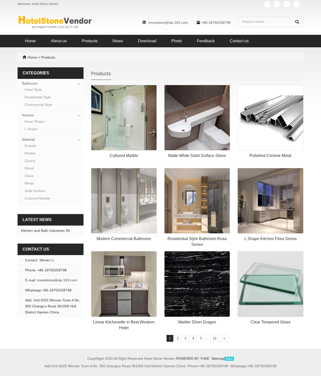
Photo (176, 41)
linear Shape (35, 121)
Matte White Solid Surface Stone (197, 155)
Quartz (30, 161)
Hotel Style (33, 90)
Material (28, 139)
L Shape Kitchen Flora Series (271, 239)
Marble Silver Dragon (197, 322)
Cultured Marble (124, 155)
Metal (29, 183)
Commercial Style (38, 105)
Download (147, 41)
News (118, 41)
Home (30, 41)
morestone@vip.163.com (168, 23)
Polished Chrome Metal (270, 155)
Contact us (239, 41)
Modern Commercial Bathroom (124, 239)
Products (90, 41)
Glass (29, 176)
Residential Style (38, 97)
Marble (30, 153)
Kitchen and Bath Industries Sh (45, 231)
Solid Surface (35, 191)
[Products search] (297, 22)
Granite (30, 146)
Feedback (206, 41)
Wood (29, 168)
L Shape (31, 129)
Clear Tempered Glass (270, 322)
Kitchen (28, 115)
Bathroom (30, 83)
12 (214, 338)
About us (59, 41)
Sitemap (217, 358)
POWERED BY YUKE (193, 358)
